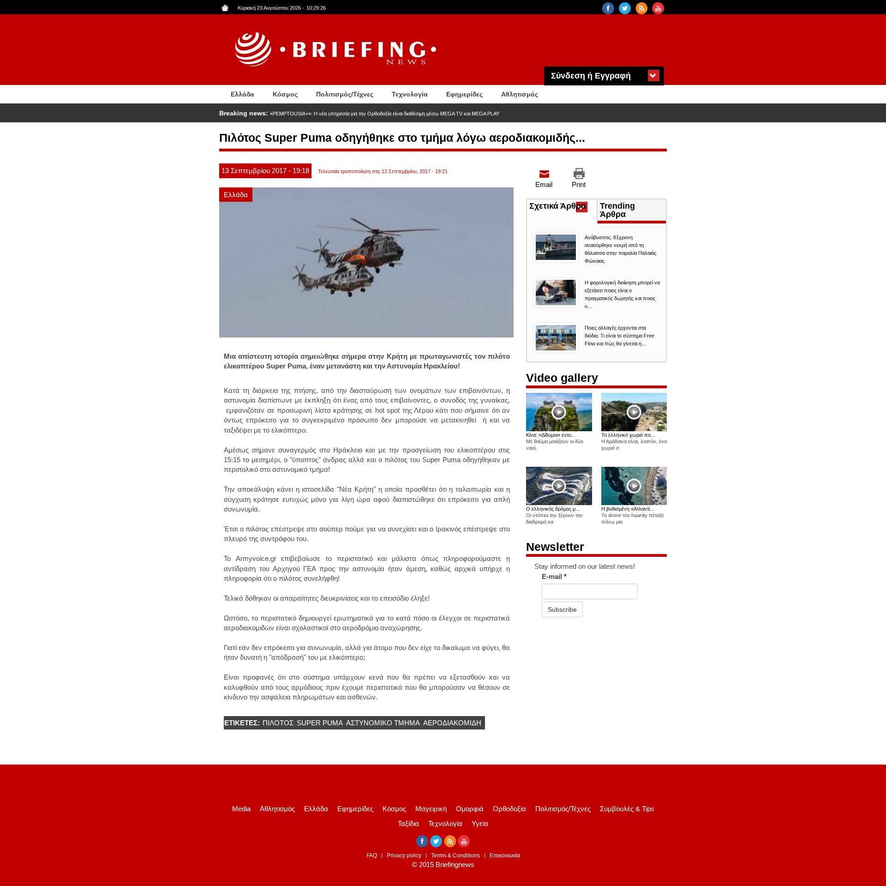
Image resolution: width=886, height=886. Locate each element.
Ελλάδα (242, 94)
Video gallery (562, 377)
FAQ (371, 855)
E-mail (554, 576)
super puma (320, 723)
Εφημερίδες (464, 94)
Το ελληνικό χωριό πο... (628, 435)
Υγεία (480, 823)
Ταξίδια (408, 823)
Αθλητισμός (519, 94)
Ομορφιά (470, 809)
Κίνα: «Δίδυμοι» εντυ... (550, 435)
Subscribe (562, 609)
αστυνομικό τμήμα (383, 723)
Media (241, 809)
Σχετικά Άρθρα (563, 206)
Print (579, 184)
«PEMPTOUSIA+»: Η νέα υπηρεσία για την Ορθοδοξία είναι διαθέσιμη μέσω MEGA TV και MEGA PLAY (384, 113)
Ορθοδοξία (509, 809)
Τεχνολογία (410, 94)
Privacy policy (404, 855)
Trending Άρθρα (617, 210)
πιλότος (278, 723)
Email (543, 184)
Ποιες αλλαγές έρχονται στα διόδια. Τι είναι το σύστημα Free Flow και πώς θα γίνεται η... (619, 335)
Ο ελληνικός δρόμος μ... (553, 509)
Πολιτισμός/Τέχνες (344, 94)
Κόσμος (285, 94)
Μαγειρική (431, 809)
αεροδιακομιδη (452, 723)
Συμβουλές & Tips (627, 809)
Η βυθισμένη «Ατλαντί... (627, 509)
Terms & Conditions (455, 855)
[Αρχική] (337, 50)
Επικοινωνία (505, 855)
